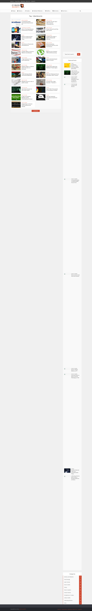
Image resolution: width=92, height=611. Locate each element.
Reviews (56, 11)
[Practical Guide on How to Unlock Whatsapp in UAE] (67, 420)
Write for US (28, 1)
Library (20, 11)
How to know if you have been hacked (75, 275)
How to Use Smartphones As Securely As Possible (28, 29)
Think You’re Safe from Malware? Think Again (51, 67)
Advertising (23, 1)
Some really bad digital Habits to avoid (51, 59)
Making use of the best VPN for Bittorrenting (51, 52)
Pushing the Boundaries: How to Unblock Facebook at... (75, 79)
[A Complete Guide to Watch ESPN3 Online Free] (67, 225)
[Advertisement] (72, 33)
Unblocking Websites (75, 476)
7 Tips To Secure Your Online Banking (27, 59)
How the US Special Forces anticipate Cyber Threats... (52, 74)
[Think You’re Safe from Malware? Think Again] (67, 72)
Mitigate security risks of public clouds (28, 82)
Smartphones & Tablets (26, 27)
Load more (35, 110)
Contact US (33, 1)
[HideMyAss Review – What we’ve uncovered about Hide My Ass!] (67, 65)
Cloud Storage (74, 84)
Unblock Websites (37, 11)
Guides (28, 11)
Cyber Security (49, 27)
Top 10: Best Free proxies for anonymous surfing (52, 89)
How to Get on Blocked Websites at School (75, 478)
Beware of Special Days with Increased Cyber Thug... (27, 38)
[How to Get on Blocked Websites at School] (67, 522)
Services (64, 11)
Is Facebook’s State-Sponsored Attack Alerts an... (27, 23)
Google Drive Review (74, 86)
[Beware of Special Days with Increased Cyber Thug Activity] (67, 470)
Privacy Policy (17, 1)
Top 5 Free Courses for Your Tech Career (27, 89)
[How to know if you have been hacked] (67, 320)
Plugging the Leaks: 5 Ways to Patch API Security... (51, 38)
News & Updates (25, 20)
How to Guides (49, 35)
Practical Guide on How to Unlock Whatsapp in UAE (75, 376)
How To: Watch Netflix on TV (74, 370)
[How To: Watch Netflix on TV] (67, 370)
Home (13, 11)
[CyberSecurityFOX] (18, 5)
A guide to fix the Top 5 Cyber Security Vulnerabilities (51, 23)
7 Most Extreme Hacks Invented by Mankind (27, 74)
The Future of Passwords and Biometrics (27, 44)
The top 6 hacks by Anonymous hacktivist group (51, 98)
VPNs (72, 63)
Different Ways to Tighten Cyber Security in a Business (28, 68)
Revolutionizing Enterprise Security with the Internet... (52, 45)
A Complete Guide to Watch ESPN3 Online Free (75, 181)
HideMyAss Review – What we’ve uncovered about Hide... (74, 66)
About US (12, 1)
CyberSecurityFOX (22, 609)
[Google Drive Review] (67, 130)
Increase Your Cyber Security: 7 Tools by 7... (51, 82)
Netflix (48, 11)
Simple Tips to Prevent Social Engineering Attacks (27, 105)
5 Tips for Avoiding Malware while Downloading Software (27, 98)
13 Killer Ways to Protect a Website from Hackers (28, 52)
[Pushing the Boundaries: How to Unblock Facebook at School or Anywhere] (67, 78)
